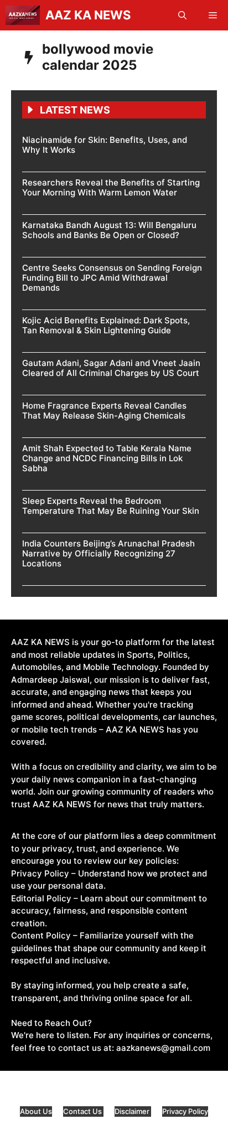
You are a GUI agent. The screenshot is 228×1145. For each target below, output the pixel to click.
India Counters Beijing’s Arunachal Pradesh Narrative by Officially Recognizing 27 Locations (108, 553)
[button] (182, 15)
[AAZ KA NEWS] (23, 15)
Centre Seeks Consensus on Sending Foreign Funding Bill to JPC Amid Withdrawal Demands (112, 277)
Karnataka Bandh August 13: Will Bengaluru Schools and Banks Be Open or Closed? (109, 230)
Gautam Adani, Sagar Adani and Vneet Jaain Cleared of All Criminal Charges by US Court (111, 368)
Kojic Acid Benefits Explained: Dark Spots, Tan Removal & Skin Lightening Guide (106, 325)
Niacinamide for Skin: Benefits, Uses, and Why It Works (104, 145)
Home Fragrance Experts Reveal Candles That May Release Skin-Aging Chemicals (104, 410)
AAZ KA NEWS (88, 15)
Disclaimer (133, 1111)
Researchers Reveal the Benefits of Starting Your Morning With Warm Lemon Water (111, 187)
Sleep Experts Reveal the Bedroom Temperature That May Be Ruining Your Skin (110, 506)
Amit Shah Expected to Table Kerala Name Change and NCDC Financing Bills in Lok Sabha (106, 458)
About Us (36, 1111)
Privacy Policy (185, 1111)
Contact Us (83, 1111)
